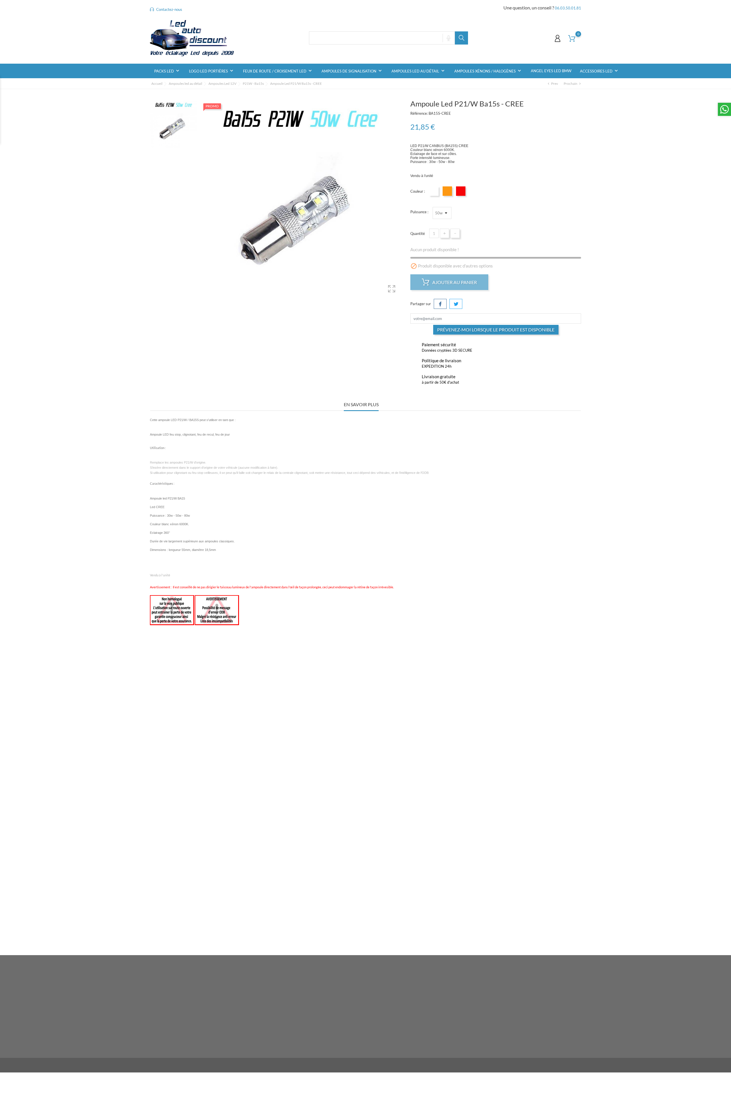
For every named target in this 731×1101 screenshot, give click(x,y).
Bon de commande (420, 1021)
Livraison (339, 985)
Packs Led (167, 71)
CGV (336, 1003)
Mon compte (420, 973)
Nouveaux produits (274, 994)
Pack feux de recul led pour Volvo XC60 (419, 763)
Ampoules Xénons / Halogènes (488, 71)
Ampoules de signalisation (352, 71)
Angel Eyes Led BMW (551, 71)
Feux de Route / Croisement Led (278, 71)
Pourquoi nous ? (344, 994)
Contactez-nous (168, 9)
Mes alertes (414, 1030)
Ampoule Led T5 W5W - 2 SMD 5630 (205, 763)
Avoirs (410, 1003)
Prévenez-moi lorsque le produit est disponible (496, 329)
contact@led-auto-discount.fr (181, 1038)
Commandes (415, 994)
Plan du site (341, 1038)
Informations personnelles (426, 985)
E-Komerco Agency (236, 1065)
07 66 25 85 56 (169, 1029)
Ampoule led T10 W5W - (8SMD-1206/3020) (312, 904)
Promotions (268, 985)
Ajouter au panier (454, 282)
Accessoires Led (599, 71)
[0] (571, 38)
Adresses (412, 1012)
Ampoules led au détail (418, 71)
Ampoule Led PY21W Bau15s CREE (419, 904)
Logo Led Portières (211, 71)
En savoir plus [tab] (361, 404)
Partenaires (341, 1012)
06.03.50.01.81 (568, 8)
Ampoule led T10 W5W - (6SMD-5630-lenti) (312, 763)
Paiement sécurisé (347, 1021)
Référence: (419, 113)
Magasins (340, 1047)
